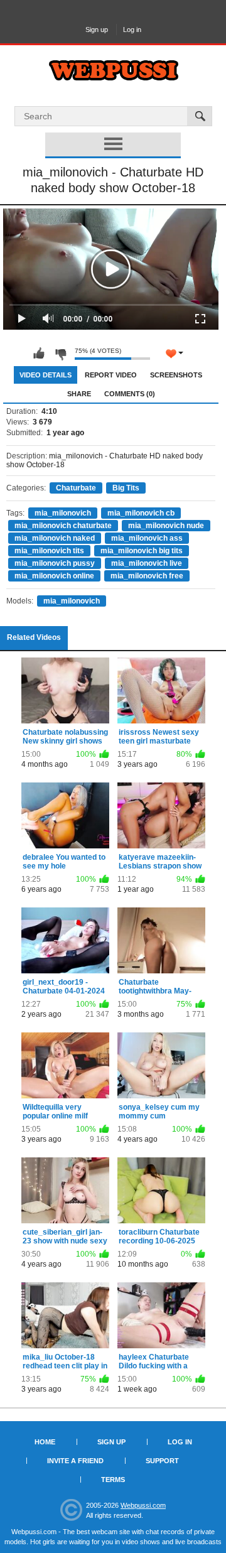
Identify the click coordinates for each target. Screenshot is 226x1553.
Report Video (111, 375)
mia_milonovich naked (54, 538)
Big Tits (125, 488)
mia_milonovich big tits (141, 550)
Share (79, 394)
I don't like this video (60, 353)
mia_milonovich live (146, 563)
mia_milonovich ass (147, 538)
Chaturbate (76, 488)
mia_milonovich (63, 513)
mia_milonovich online (54, 575)
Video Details (45, 375)
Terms (113, 1479)
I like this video (39, 353)
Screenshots (176, 375)
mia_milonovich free (146, 575)
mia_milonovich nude (166, 525)
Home (45, 1442)
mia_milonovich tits (49, 550)
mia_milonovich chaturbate (63, 525)
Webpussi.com (143, 1505)
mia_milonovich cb (141, 513)
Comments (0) (129, 394)
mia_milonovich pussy (54, 563)
